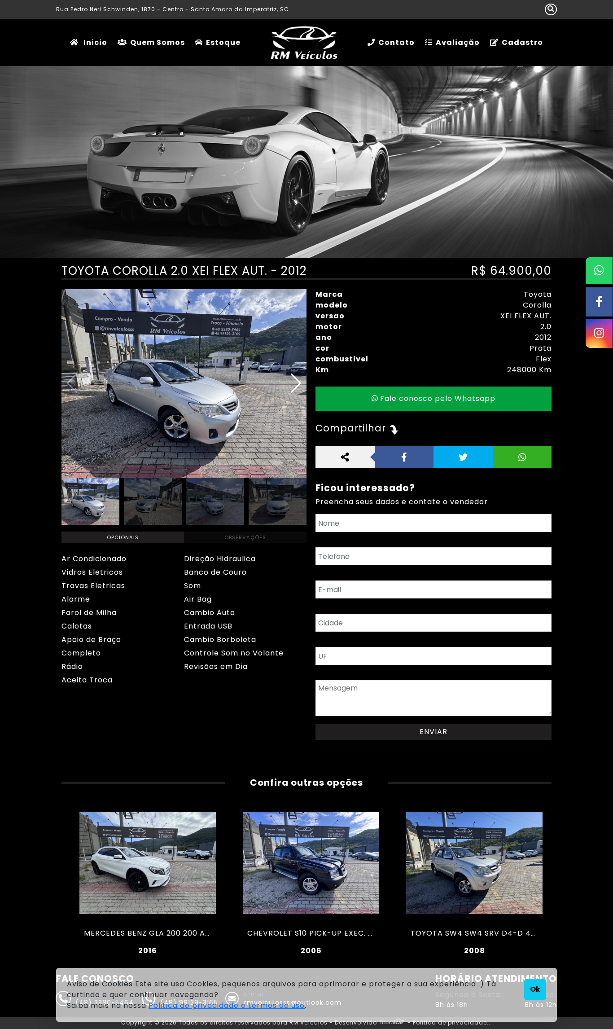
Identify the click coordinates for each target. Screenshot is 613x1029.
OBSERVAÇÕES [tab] (245, 537)
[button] (296, 383)
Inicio (94, 42)
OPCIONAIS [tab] (123, 537)
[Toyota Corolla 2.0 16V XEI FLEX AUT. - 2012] (183, 383)
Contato (396, 42)
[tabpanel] (183, 619)
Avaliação (458, 42)
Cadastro (522, 42)
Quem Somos (157, 42)
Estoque (223, 42)
